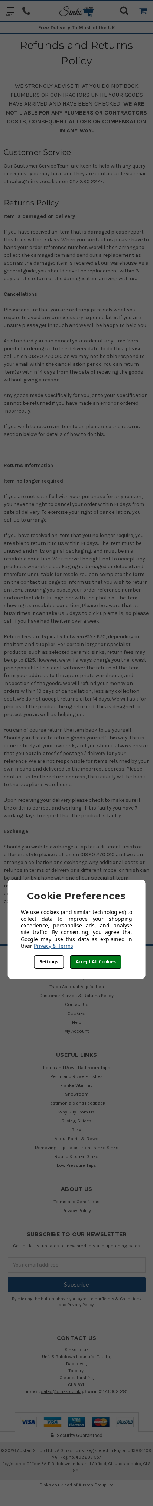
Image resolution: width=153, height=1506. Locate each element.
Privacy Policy (76, 1210)
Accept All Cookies (96, 962)
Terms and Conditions (76, 1201)
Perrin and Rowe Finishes (77, 1076)
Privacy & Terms (53, 945)
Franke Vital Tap (76, 1085)
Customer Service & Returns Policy (76, 995)
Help (76, 1022)
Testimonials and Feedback (76, 1103)
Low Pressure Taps (76, 1165)
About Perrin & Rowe (76, 1138)
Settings (49, 962)
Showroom (76, 1094)
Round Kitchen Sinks (76, 1156)
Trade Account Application (76, 986)
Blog (76, 1129)
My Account (76, 1031)
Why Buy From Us (76, 1112)
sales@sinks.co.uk (61, 1391)
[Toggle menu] (10, 11)
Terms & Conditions (121, 1299)
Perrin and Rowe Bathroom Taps (76, 1067)
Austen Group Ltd (96, 1484)
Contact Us (76, 1004)
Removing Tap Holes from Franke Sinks (76, 1147)
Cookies (76, 1013)
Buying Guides (76, 1120)
